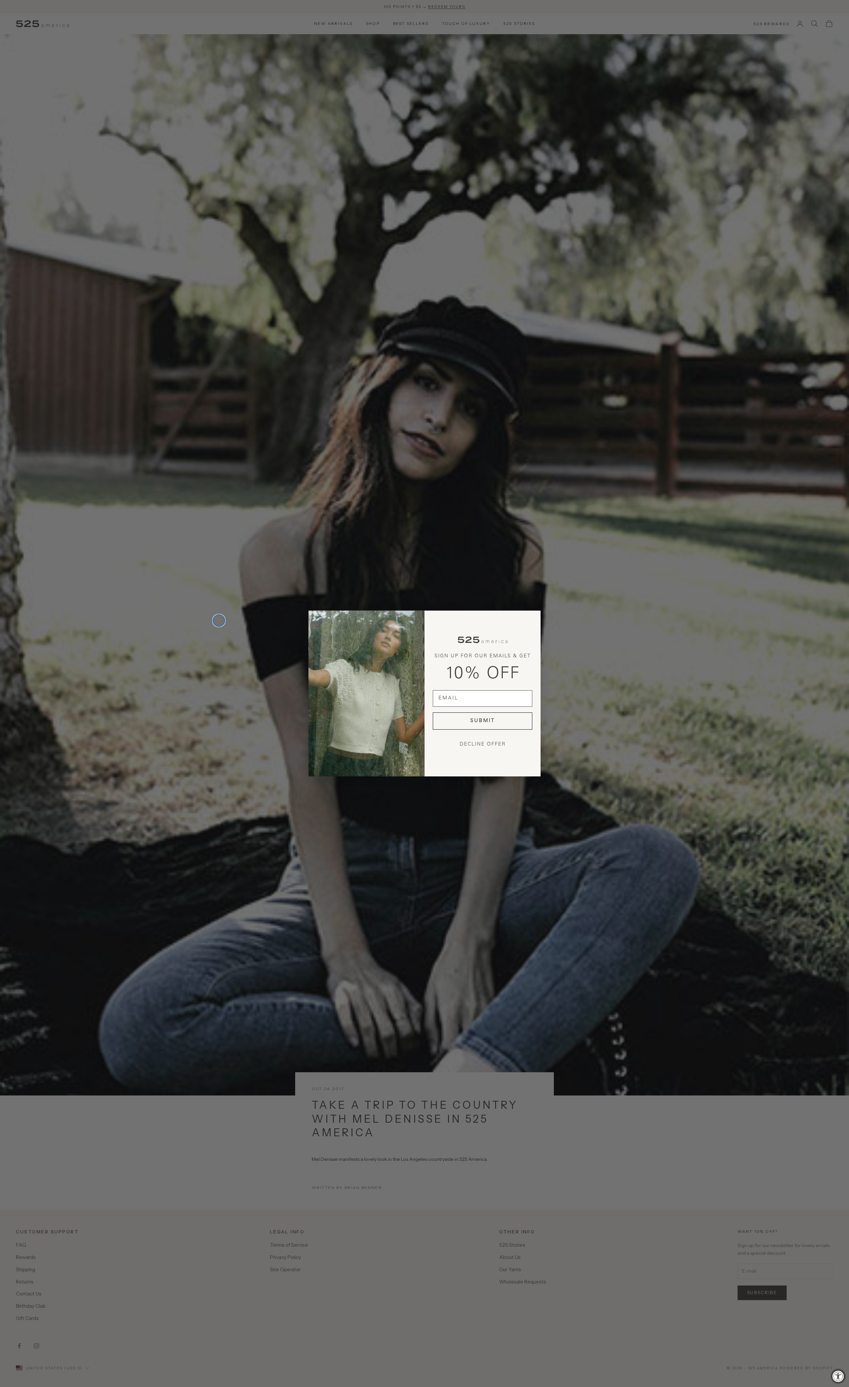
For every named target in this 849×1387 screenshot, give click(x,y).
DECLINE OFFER (483, 744)
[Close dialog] (219, 621)
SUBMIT (482, 720)
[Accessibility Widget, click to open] (838, 1376)
